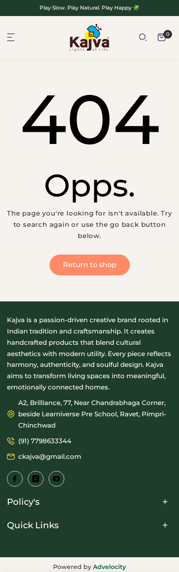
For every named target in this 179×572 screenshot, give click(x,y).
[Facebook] (15, 479)
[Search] (143, 37)
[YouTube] (56, 479)
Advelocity (109, 567)
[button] (11, 37)
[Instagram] (35, 479)
